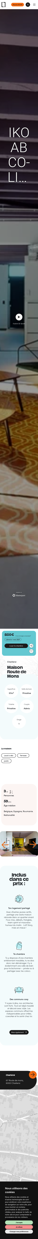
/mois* (23, 636)
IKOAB (4, 4)
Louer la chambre (16, 646)
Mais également (17, 1032)
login (28, 4)
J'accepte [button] (19, 1222)
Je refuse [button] (19, 1227)
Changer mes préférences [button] (19, 1231)
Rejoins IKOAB (17, 5)
